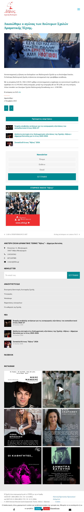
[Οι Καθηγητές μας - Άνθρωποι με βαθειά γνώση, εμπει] (22, 465)
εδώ (19, 92)
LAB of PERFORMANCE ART (15, 235)
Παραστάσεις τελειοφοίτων (13, 303)
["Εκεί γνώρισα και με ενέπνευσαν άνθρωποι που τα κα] (22, 427)
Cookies (57, 502)
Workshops (8, 298)
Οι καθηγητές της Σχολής (12, 307)
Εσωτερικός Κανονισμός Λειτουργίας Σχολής (19, 289)
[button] (78, 9)
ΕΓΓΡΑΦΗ (42, 176)
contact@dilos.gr (13, 262)
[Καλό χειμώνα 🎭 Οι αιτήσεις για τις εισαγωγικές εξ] (61, 389)
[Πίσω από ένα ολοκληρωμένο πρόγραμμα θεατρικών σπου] (61, 427)
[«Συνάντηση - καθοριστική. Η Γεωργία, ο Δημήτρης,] (22, 389)
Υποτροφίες (8, 294)
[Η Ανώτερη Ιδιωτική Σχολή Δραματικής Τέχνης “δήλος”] (61, 465)
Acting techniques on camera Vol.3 (66, 235)
